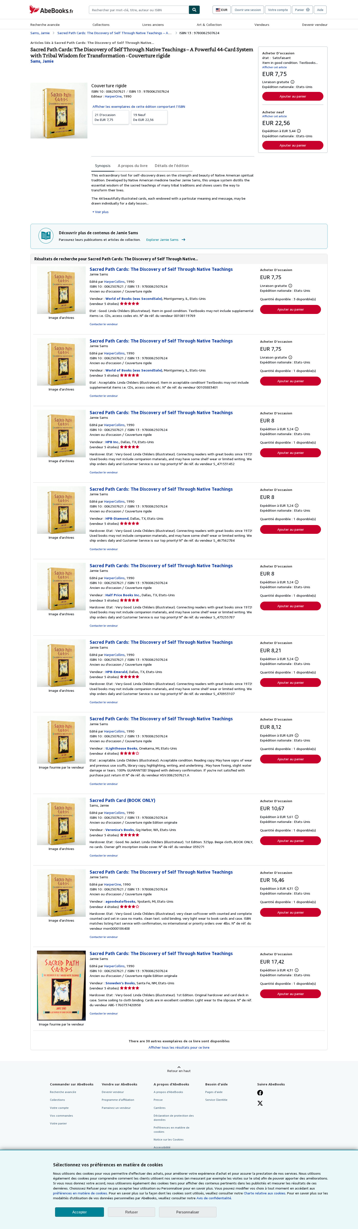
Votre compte (278, 10)
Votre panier (58, 1123)
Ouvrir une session (248, 10)
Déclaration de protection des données (174, 1118)
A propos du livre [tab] (133, 165)
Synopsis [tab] (103, 165)
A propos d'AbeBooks (168, 1092)
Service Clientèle (216, 1100)
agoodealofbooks (120, 901)
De (105, 117)
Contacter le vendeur (104, 324)
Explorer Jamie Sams (162, 239)
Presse (158, 1100)
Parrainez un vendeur (116, 1108)
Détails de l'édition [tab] (172, 165)
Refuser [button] (131, 1212)
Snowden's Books (120, 983)
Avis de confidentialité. (214, 1198)
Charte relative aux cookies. (265, 1193)
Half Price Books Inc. (122, 595)
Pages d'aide (214, 1092)
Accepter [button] (79, 1212)
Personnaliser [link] (187, 1212)
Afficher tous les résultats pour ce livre (179, 1047)
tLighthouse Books (121, 748)
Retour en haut (179, 1071)
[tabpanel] (172, 193)
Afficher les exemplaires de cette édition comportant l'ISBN (139, 106)
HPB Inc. (112, 442)
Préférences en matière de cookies (171, 1129)
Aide (320, 10)
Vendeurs (261, 24)
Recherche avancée (45, 24)
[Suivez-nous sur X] (260, 1103)
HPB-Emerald (116, 672)
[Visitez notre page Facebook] (260, 1093)
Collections (101, 24)
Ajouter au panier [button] (293, 96)
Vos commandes (61, 1115)
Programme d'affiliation (118, 1100)
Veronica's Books (119, 830)
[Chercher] (194, 10)
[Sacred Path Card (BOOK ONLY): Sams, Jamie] (61, 844)
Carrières (160, 1108)
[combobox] (139, 10)
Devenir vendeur (315, 24)
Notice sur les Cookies (169, 1139)
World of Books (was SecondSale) (133, 298)
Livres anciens (153, 24)
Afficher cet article (274, 67)
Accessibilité (162, 1147)
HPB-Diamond (117, 518)
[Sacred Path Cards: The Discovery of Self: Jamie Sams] (61, 313)
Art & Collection (209, 24)
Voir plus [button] (102, 212)
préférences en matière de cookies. (80, 1193)
